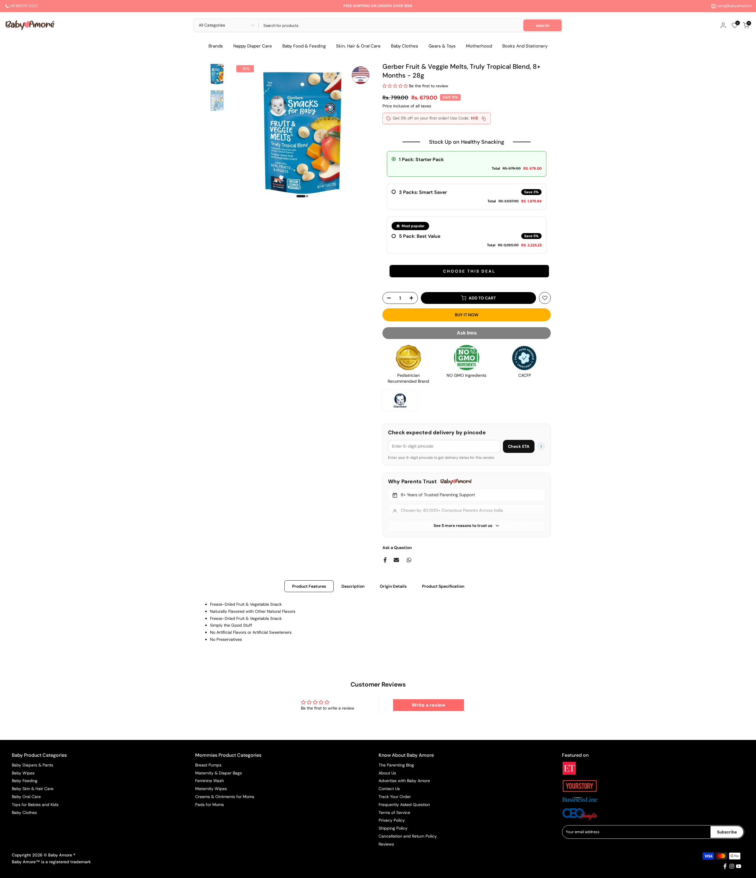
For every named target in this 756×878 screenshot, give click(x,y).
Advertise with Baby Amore (404, 780)
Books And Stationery (525, 46)
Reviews (386, 844)
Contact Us (389, 788)
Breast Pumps (208, 765)
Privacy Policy (392, 820)
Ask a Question (397, 547)
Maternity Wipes (211, 788)
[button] (395, 86)
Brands (215, 46)
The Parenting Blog (396, 765)
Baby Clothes (404, 46)
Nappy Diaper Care (252, 46)
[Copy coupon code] (483, 118)
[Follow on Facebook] (725, 866)
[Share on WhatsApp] (409, 560)
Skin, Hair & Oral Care (358, 46)
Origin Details (393, 586)
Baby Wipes (23, 773)
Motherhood (479, 46)
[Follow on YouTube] (738, 866)
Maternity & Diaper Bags (218, 773)
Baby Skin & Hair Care (32, 788)
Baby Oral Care (26, 796)
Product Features (309, 586)
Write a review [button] (428, 705)
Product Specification (443, 586)
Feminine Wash (209, 780)
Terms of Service (394, 812)
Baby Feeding (25, 780)
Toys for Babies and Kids (35, 804)
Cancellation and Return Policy (408, 836)
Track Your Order (395, 796)
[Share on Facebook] (385, 560)
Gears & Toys (442, 46)
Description (352, 586)
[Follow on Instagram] (731, 866)
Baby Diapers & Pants (32, 765)
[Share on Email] (396, 560)
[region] (466, 505)
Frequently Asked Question (404, 804)
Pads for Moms (209, 804)
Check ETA (518, 446)
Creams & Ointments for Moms (224, 796)
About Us (387, 773)
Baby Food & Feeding (304, 46)
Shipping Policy (393, 828)
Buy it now (466, 314)
